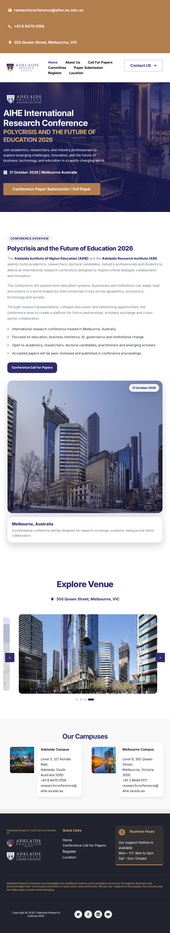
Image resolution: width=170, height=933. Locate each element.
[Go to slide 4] (93, 700)
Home (67, 840)
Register (69, 851)
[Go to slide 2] (85, 700)
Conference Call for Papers (32, 367)
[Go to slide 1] (79, 700)
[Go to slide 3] (89, 700)
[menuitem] (53, 62)
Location (70, 857)
